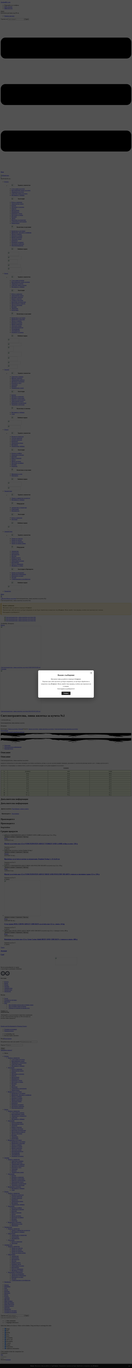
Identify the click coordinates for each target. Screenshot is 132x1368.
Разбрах (66, 693)
